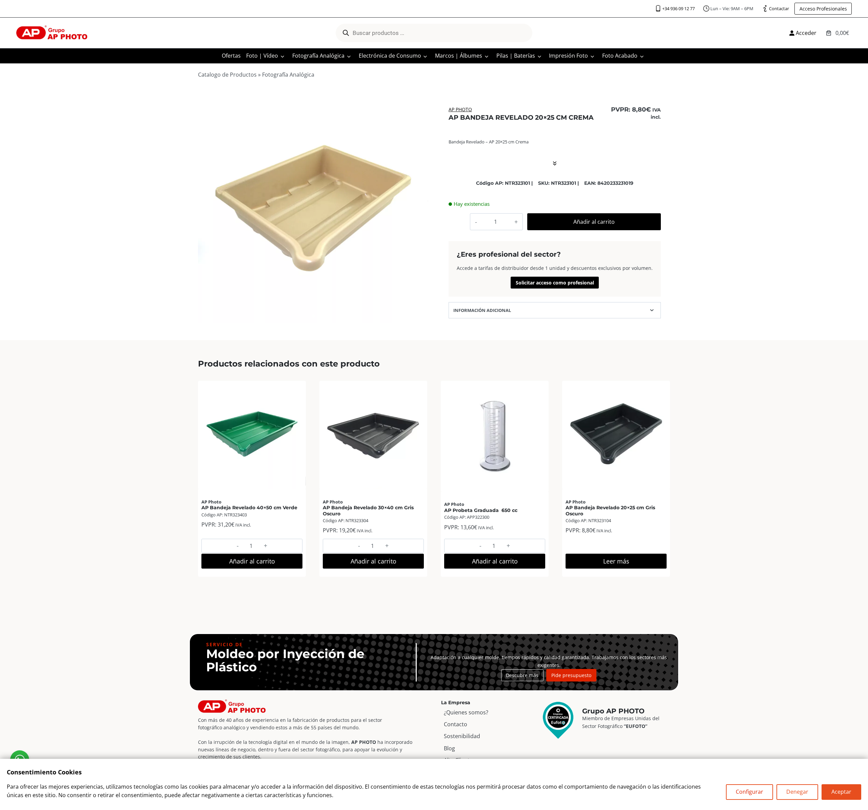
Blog (449, 748)
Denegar (797, 791)
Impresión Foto (568, 55)
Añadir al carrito (594, 221)
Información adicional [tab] (482, 310)
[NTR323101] (313, 208)
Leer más (616, 561)
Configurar (749, 791)
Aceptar (841, 791)
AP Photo (460, 109)
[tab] (313, 316)
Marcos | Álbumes (458, 55)
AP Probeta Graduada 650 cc (480, 510)
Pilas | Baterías (515, 55)
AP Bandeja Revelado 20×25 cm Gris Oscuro (610, 510)
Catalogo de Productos (227, 74)
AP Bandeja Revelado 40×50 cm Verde (249, 508)
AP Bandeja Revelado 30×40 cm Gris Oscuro (368, 510)
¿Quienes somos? (466, 712)
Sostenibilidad (462, 736)
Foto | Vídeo (262, 55)
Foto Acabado (619, 55)
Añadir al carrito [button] (252, 561)
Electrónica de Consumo (390, 55)
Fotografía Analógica (318, 55)
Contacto (455, 724)
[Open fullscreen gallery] (422, 316)
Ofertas (231, 55)
